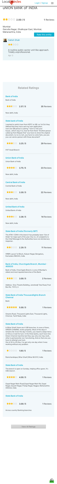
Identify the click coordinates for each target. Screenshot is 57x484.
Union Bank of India (15, 158)
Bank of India (12, 96)
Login (37, 3)
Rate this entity (44, 34)
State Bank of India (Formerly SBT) (22, 231)
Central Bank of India (15, 182)
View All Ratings (28, 426)
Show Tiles (52, 3)
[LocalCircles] (11, 2)
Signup (45, 3)
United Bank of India (15, 206)
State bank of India (14, 121)
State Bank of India (14, 324)
